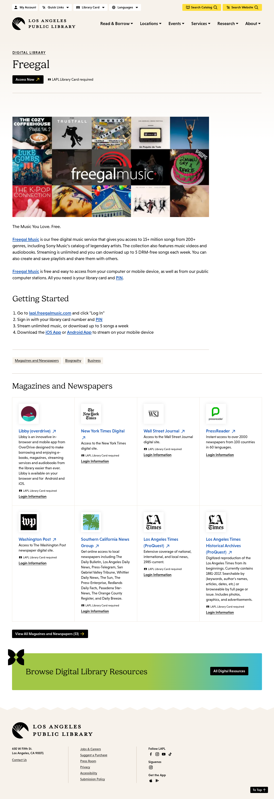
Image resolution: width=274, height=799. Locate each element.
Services (199, 23)
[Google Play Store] (157, 780)
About (251, 23)
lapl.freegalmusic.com (50, 313)
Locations (149, 23)
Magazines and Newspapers (37, 361)
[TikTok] (170, 754)
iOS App (53, 332)
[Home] (43, 23)
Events (174, 23)
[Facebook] (150, 754)
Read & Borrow (115, 23)
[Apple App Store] (150, 780)
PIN (119, 277)
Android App (79, 332)
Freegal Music (25, 239)
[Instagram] (157, 754)
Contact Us (19, 760)
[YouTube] (163, 754)
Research (226, 23)
